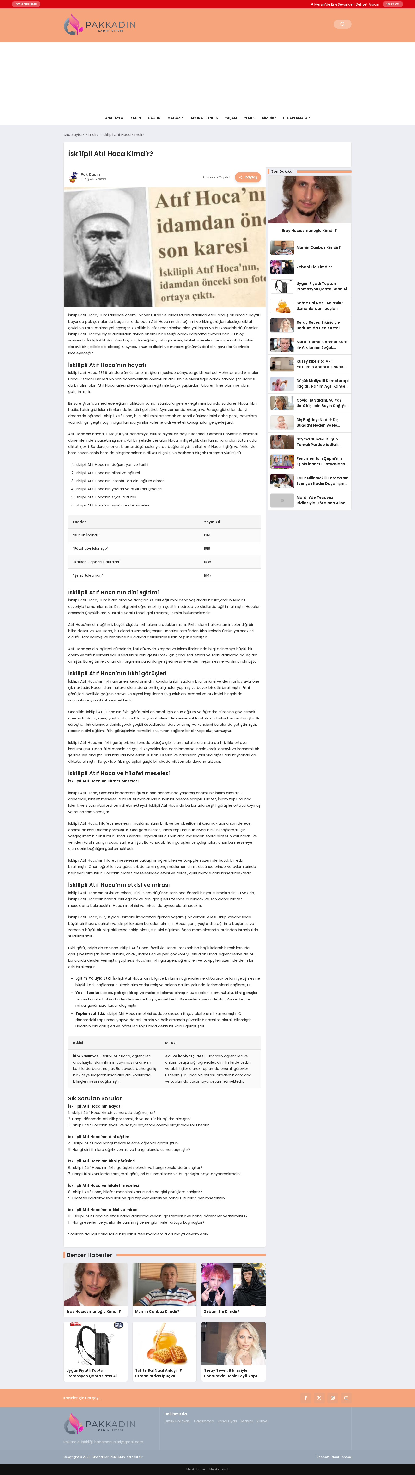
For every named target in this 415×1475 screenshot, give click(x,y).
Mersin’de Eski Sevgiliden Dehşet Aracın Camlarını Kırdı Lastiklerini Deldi (346, 4)
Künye (262, 1421)
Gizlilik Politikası (177, 1421)
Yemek (249, 118)
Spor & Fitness (204, 118)
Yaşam (231, 118)
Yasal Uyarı (227, 1421)
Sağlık (154, 118)
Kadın (135, 118)
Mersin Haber (195, 1469)
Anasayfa (114, 118)
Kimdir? (269, 118)
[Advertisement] (207, 76)
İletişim (246, 1421)
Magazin (175, 118)
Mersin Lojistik (219, 1469)
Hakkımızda (204, 1421)
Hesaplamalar (296, 118)
